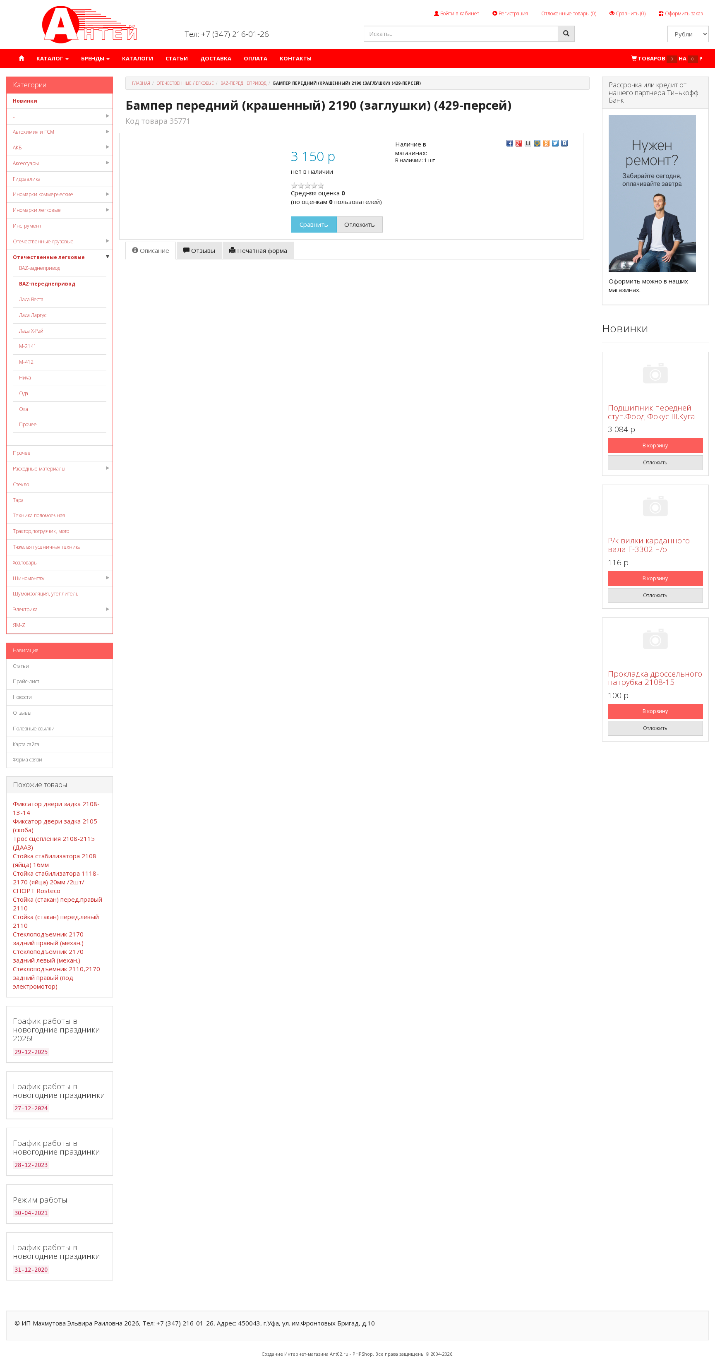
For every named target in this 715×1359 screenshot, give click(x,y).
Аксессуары (26, 163)
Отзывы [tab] (202, 250)
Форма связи (27, 759)
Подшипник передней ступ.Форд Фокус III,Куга (651, 412)
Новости (22, 697)
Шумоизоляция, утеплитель (46, 593)
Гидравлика (27, 178)
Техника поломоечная (39, 515)
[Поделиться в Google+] (519, 143)
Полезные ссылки (34, 728)
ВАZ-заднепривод (39, 267)
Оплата (255, 58)
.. (14, 116)
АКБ (17, 147)
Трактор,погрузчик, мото (41, 531)
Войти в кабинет (459, 13)
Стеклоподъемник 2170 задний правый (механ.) (48, 938)
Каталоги (137, 58)
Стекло (21, 484)
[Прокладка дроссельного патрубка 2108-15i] (655, 640)
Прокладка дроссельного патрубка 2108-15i (655, 678)
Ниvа (25, 377)
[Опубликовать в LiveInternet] (528, 143)
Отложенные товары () (568, 13)
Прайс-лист (26, 681)
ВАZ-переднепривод (47, 283)
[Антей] (89, 24)
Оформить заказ (683, 13)
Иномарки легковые (37, 210)
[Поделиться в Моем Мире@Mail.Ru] (537, 143)
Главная (141, 83)
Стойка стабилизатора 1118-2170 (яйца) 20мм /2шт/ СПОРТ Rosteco (56, 882)
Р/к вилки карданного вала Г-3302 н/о (649, 545)
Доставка (215, 58)
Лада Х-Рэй (31, 330)
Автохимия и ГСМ (33, 131)
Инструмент (27, 225)
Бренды (93, 58)
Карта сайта (26, 744)
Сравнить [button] (314, 224)
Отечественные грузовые (43, 241)
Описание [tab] (153, 250)
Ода (23, 393)
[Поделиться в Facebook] (509, 143)
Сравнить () (629, 13)
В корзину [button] (655, 445)
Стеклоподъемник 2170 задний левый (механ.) (48, 955)
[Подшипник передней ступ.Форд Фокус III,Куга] (655, 375)
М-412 (26, 361)
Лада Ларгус (32, 315)
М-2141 (27, 346)
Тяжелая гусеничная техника (47, 546)
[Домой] (21, 58)
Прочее (28, 424)
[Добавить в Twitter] (555, 143)
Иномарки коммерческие (43, 194)
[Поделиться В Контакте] (564, 143)
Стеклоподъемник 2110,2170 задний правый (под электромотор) (56, 977)
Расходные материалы (39, 468)
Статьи (177, 58)
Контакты (296, 58)
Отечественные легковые (49, 257)
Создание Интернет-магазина (295, 1354)
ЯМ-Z (19, 625)
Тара (18, 500)
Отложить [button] (359, 224)
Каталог (50, 58)
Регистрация (512, 13)
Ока (23, 409)
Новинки (25, 100)
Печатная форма (261, 250)
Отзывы (22, 712)
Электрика (25, 609)
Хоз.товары (25, 562)
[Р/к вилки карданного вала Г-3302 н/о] (655, 507)
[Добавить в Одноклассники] (546, 143)
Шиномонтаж (28, 578)
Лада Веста (31, 299)
